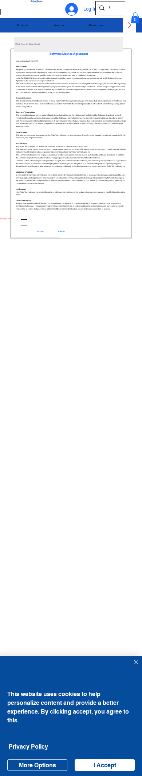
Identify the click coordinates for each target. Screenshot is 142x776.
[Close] (132, 666)
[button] (23, 25)
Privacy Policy (28, 746)
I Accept (105, 765)
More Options (37, 765)
